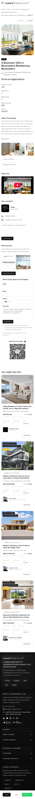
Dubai (9, 9)
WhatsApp (27, 794)
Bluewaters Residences (9, 12)
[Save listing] (31, 377)
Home (3, 9)
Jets (6, 685)
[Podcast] (17, 718)
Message (6, 306)
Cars (24, 680)
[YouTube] (7, 718)
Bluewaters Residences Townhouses (13, 15)
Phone (5, 299)
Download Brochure (8, 273)
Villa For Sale (16, 9)
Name (4, 284)
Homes (7, 680)
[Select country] (6, 302)
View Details (26, 435)
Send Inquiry (8, 321)
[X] (14, 718)
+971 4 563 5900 (10, 706)
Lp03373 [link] (30, 15)
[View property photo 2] (12, 149)
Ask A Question (7, 238)
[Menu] (2, 3)
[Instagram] (10, 718)
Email (4, 291)
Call (16, 795)
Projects (16, 680)
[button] (17, 40)
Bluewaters (25, 9)
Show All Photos (8, 159)
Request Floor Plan (9, 164)
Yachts (14, 685)
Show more (5, 139)
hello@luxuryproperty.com (13, 709)
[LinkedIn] (4, 718)
